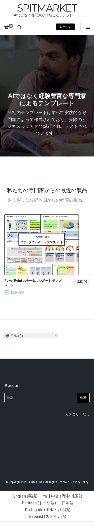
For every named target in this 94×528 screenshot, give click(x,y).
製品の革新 (17, 292)
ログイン (65, 27)
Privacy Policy (79, 482)
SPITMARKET (47, 8)
